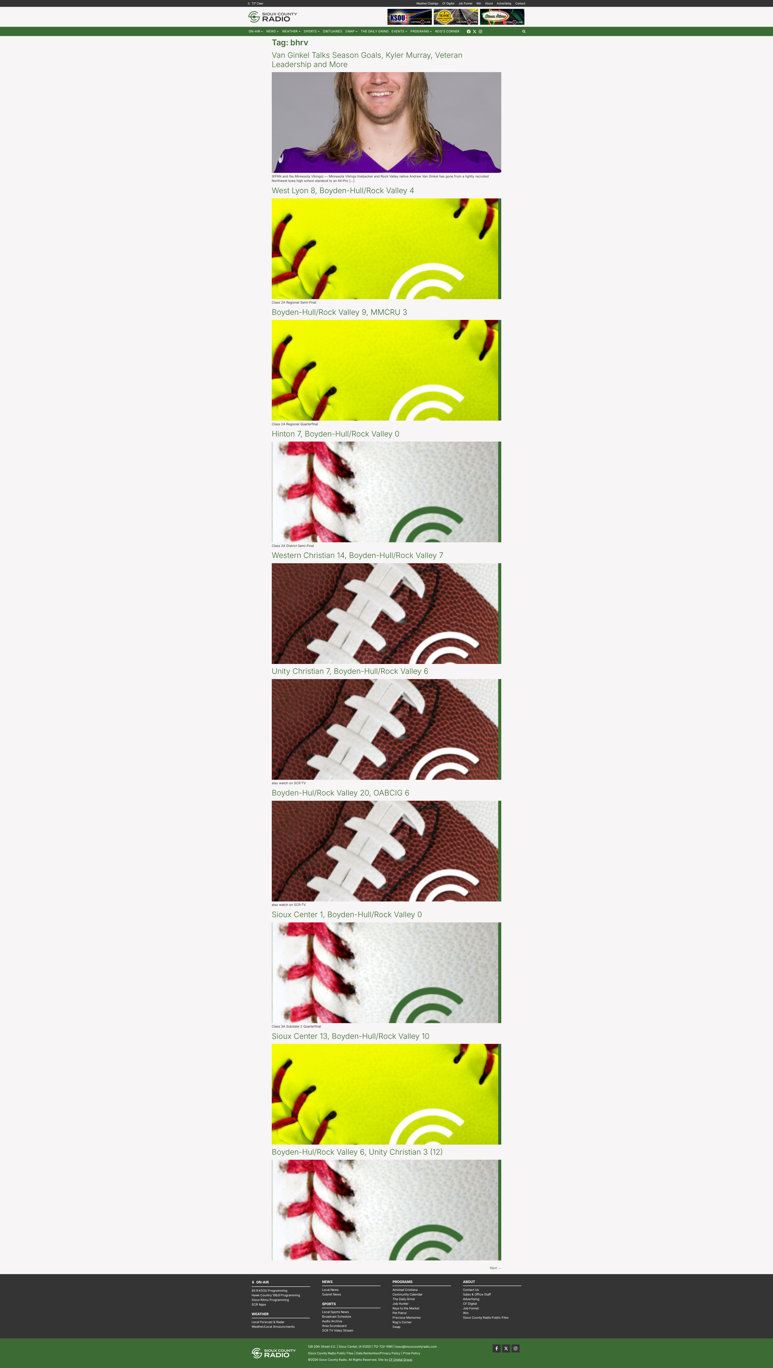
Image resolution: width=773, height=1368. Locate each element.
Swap (350, 31)
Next (495, 1268)
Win (478, 3)
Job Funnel (465, 3)
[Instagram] (480, 31)
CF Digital (448, 3)
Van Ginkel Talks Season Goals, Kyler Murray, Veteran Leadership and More (367, 59)
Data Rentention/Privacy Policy (378, 1353)
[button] (523, 31)
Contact (520, 3)
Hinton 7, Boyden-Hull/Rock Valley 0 (335, 433)
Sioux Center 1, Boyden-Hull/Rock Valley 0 (347, 914)
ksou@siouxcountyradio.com (416, 1346)
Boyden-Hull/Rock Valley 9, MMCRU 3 (339, 312)
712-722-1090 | (384, 1346)
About (489, 3)
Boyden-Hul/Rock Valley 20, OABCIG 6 (340, 792)
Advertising (504, 3)
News (271, 31)
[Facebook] (469, 31)
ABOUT (469, 1282)
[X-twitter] (474, 31)
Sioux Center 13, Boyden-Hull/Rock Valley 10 (350, 1036)
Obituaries (332, 31)
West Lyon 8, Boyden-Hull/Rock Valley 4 (343, 190)
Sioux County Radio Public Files (330, 1353)
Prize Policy (411, 1353)
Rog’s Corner (447, 31)
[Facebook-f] (497, 1348)
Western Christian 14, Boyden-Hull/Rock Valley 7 (357, 555)
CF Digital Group (400, 1360)
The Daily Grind (375, 31)
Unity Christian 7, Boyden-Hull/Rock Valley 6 (350, 671)
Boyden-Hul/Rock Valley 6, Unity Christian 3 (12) (357, 1151)
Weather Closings (427, 3)
